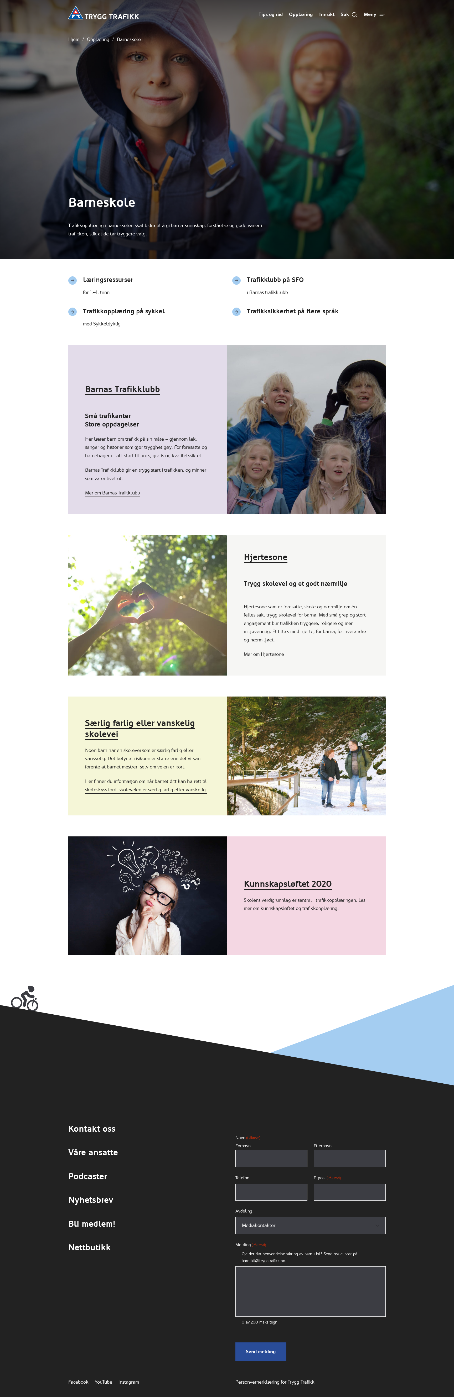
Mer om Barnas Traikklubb (112, 492)
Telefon (242, 1177)
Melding (250, 1244)
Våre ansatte (93, 1152)
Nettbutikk (89, 1247)
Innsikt (326, 14)
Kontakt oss (92, 1129)
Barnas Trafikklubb (122, 389)
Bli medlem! (91, 1224)
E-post (327, 1177)
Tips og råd (271, 14)
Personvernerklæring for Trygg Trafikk (274, 1382)
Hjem (73, 39)
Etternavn (323, 1145)
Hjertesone (265, 557)
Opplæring (301, 14)
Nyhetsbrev (90, 1200)
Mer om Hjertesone (264, 654)
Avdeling (243, 1211)
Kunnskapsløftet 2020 (288, 884)
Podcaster (87, 1176)
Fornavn (243, 1145)
